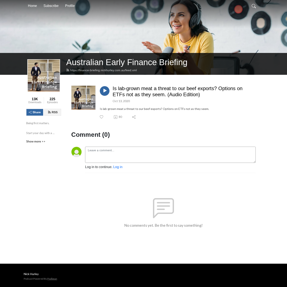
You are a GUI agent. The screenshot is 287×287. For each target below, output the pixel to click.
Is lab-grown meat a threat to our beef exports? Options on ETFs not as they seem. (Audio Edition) (177, 91)
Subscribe (51, 6)
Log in (117, 167)
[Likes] (101, 117)
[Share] (134, 117)
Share (37, 112)
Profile (70, 6)
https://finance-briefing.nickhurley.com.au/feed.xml (103, 70)
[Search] (254, 6)
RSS (55, 112)
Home (32, 6)
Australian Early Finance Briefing (126, 62)
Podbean (52, 278)
